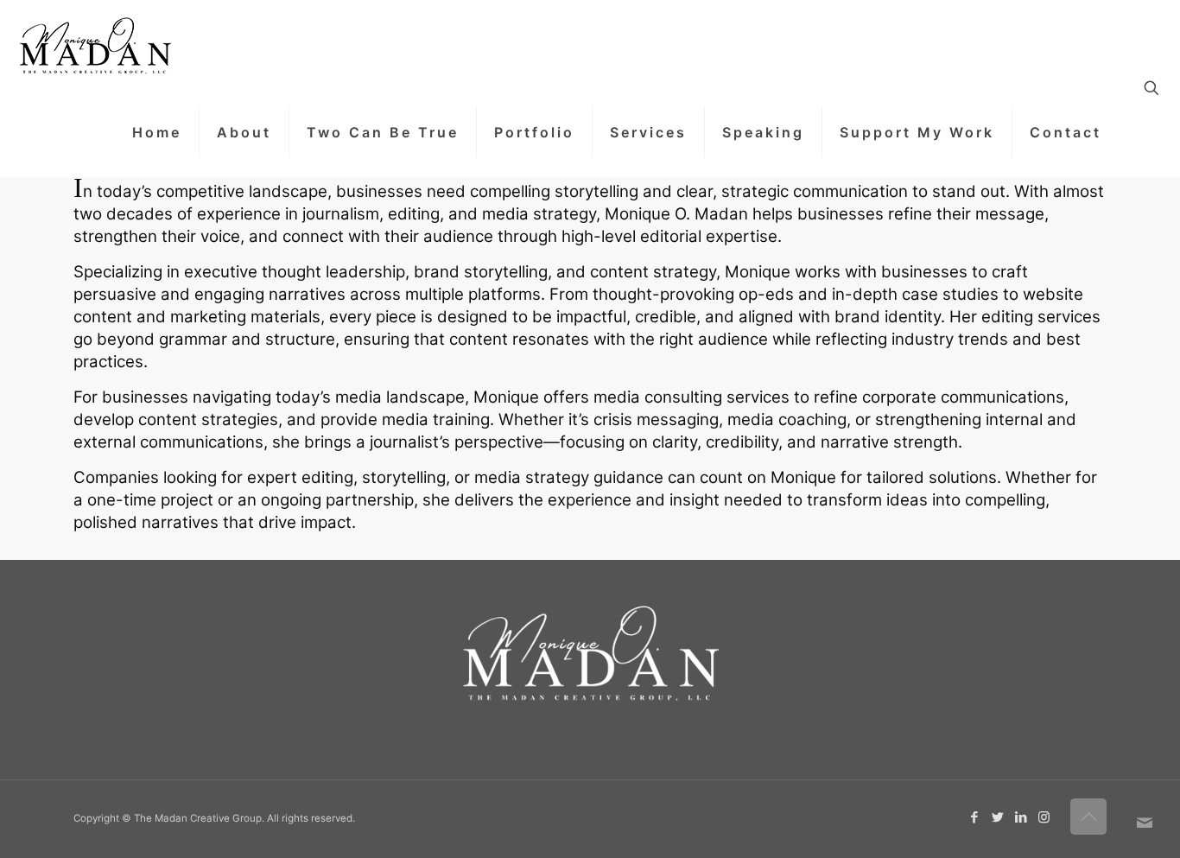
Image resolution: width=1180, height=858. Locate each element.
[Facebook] (974, 817)
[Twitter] (997, 817)
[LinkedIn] (1021, 817)
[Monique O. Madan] (94, 44)
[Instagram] (1044, 817)
